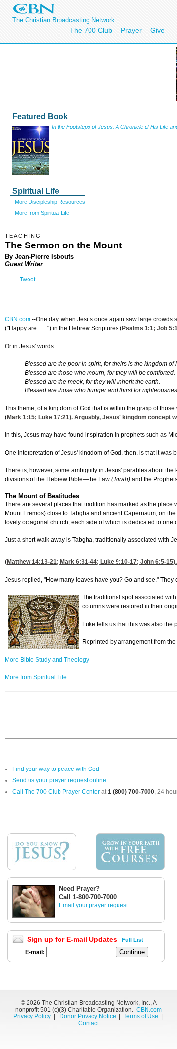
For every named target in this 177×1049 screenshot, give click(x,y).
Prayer (131, 30)
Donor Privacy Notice (87, 1016)
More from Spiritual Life (42, 213)
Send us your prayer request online (59, 780)
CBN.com (17, 319)
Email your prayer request (93, 905)
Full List (132, 940)
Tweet (27, 279)
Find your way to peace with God (55, 769)
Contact (88, 1023)
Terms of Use (141, 1016)
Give (157, 30)
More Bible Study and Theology (47, 659)
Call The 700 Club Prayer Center (56, 791)
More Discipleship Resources (50, 202)
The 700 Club (91, 30)
